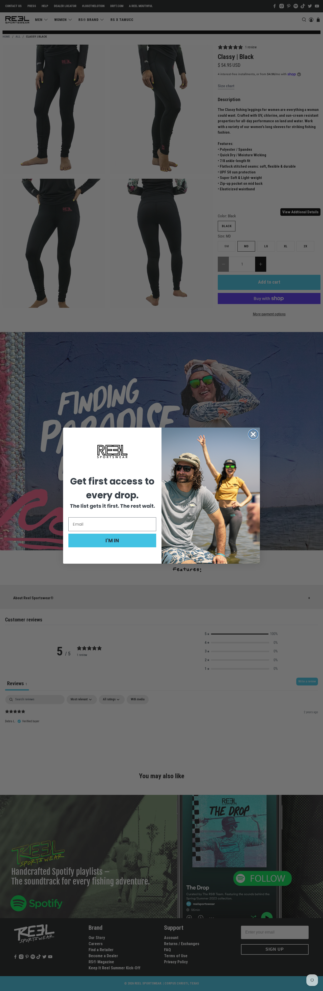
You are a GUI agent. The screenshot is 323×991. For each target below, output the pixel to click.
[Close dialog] (253, 434)
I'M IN (112, 540)
